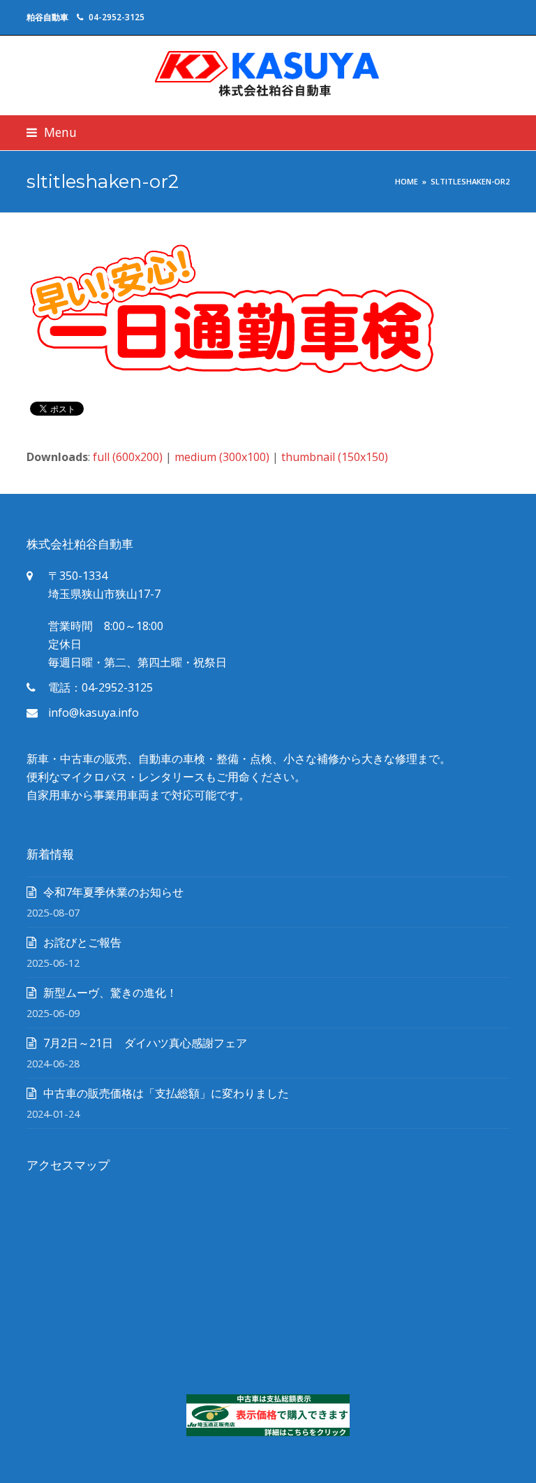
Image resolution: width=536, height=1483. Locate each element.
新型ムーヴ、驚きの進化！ (110, 992)
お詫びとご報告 (82, 942)
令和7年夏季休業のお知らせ (113, 892)
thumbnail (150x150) (334, 457)
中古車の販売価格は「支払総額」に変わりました (166, 1093)
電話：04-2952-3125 (100, 687)
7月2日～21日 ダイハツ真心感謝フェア (145, 1043)
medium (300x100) (221, 457)
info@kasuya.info (93, 712)
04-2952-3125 (116, 17)
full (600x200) (128, 457)
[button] (52, 132)
